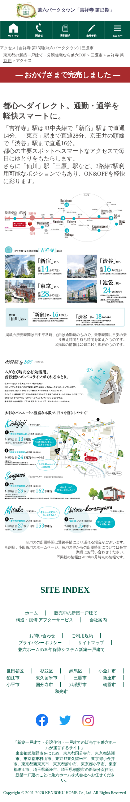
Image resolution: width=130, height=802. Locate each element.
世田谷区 (15, 670)
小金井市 (107, 670)
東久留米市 (46, 677)
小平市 (13, 684)
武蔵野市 (78, 684)
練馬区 (75, 670)
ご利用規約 (82, 635)
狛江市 (13, 677)
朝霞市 (109, 684)
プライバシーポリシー (40, 642)
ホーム (31, 613)
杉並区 (46, 670)
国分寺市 (44, 684)
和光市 (61, 691)
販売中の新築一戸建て (76, 613)
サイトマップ (91, 642)
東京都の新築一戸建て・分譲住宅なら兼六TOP (44, 55)
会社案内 (98, 619)
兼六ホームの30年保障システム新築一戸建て (61, 649)
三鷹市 (97, 55)
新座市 (109, 677)
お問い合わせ (42, 635)
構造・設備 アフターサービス (44, 619)
